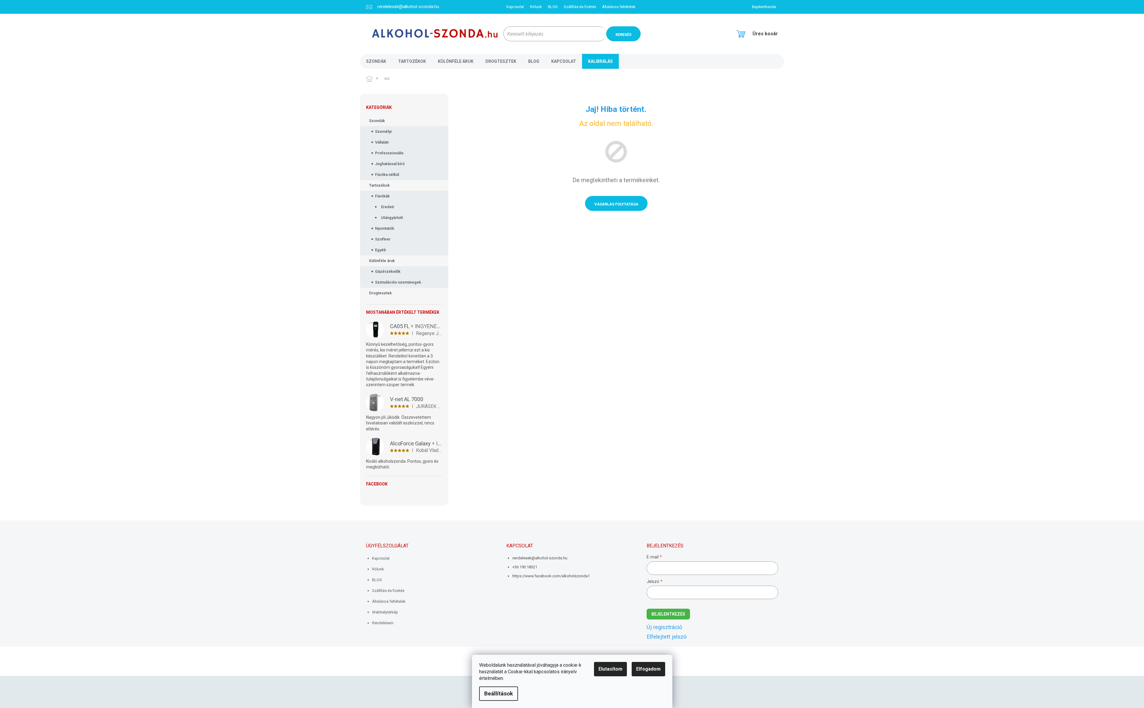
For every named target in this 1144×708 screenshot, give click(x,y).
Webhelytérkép (385, 612)
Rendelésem (383, 623)
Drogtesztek (380, 293)
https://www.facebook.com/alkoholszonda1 (551, 576)
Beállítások (498, 693)
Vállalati (382, 142)
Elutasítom (610, 669)
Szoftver (383, 239)
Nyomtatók (384, 228)
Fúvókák (382, 196)
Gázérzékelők (387, 271)
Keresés (623, 34)
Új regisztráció (664, 627)
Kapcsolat (515, 6)
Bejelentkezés (668, 614)
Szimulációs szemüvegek (398, 282)
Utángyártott (392, 217)
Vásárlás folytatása (616, 204)
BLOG (553, 6)
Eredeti (387, 207)
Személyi (383, 131)
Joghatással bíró (390, 164)
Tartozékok (379, 185)
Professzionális (389, 153)
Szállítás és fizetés (580, 6)
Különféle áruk (382, 260)
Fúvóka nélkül (387, 174)
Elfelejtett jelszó (667, 637)
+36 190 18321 (524, 567)
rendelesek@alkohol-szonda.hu (539, 558)
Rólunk (536, 6)
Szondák (377, 120)
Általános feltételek (619, 6)
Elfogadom (648, 669)
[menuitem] (376, 61)
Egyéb (380, 250)
